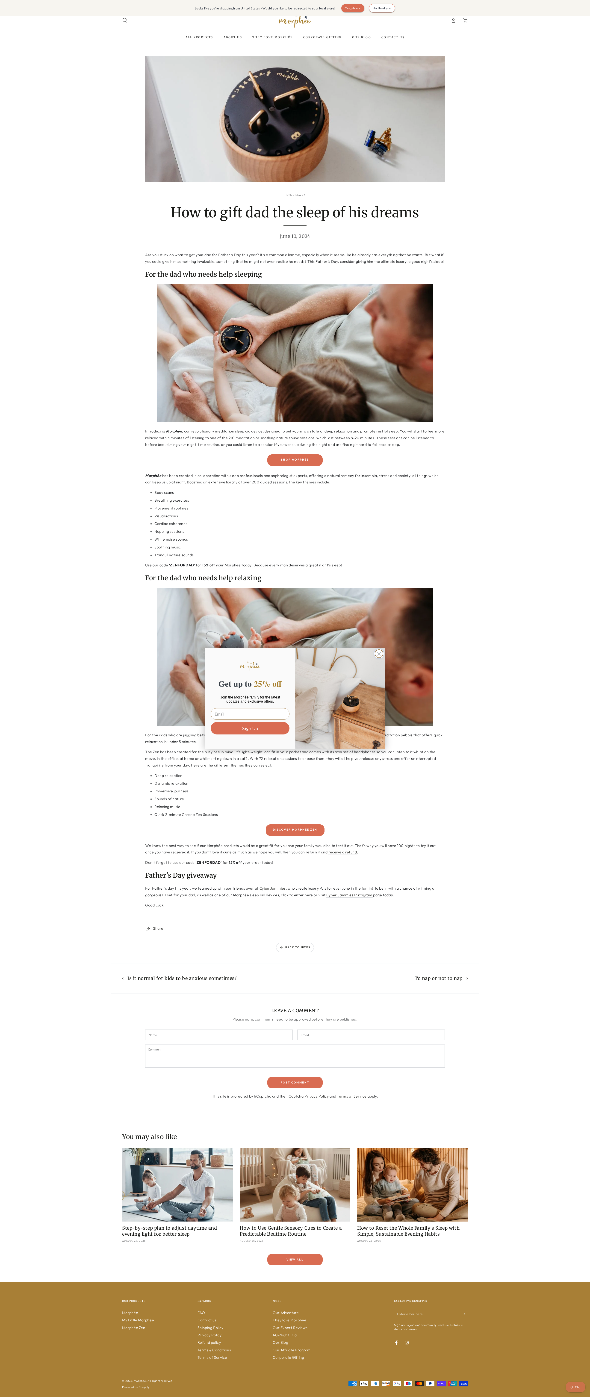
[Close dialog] (379, 654)
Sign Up (250, 728)
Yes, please (352, 8)
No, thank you (382, 8)
